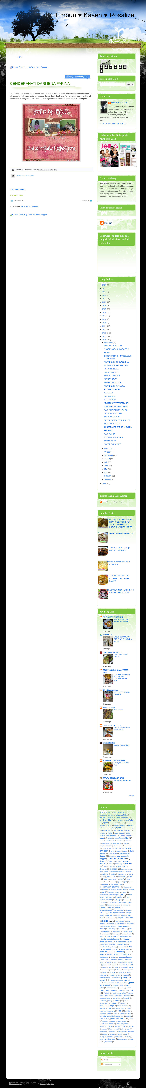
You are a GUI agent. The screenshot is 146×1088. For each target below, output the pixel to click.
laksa (113, 926)
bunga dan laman (106, 846)
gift (124, 866)
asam (122, 823)
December (108, 343)
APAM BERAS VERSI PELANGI (116, 403)
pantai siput (106, 965)
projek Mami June (105, 977)
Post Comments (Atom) (29, 206)
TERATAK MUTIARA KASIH (114, 778)
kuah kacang (110, 918)
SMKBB (102, 1013)
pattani (104, 967)
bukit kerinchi (110, 841)
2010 (104, 340)
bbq (114, 830)
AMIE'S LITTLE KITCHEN (113, 617)
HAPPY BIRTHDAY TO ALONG (116, 365)
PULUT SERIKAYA (111, 369)
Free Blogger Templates (47, 1084)
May (106, 469)
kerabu (102, 907)
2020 (104, 306)
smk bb (127, 1011)
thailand (131, 1031)
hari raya (105, 874)
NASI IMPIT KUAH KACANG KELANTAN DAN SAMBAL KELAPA (118, 578)
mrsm (129, 952)
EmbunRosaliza (119, 103)
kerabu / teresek (115, 907)
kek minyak (123, 902)
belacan (102, 833)
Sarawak (126, 998)
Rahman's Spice (118, 985)
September (108, 455)
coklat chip (117, 848)
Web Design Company (15, 1084)
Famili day (118, 864)
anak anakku (105, 820)
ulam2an (109, 1036)
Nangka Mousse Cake (121, 745)
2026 (104, 285)
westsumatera (122, 1039)
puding (116, 977)
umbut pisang (119, 1036)
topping (119, 1034)
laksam (102, 929)
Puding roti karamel (116, 980)
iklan (105, 879)
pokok (104, 972)
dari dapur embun (118, 858)
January (107, 479)
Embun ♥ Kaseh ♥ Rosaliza (95, 15)
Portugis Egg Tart (114, 975)
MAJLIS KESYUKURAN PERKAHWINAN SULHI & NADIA (123, 639)
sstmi (101, 1019)
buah (102, 838)
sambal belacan (105, 998)
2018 (104, 312)
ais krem (111, 815)
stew (107, 1019)
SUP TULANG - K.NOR (113, 413)
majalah (102, 936)
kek (122, 894)
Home (20, 57)
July (106, 462)
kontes (117, 915)
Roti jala (106, 993)
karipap (131, 889)
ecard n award (29, 175)
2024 (104, 292)
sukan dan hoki (118, 1018)
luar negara (116, 934)
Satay (110, 1001)
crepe (119, 851)
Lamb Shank (122, 929)
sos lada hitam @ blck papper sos (111, 1016)
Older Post (85, 201)
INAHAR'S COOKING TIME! (114, 761)
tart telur (118, 1026)
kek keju (117, 900)
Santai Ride (116, 998)
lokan (131, 931)
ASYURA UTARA (110, 379)
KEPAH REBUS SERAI (113, 346)
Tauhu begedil (114, 1029)
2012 (104, 333)
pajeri (115, 962)
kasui (104, 892)
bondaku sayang (125, 835)
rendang (122, 988)
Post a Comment (16, 196)
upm (128, 1036)
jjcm (125, 882)
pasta (131, 965)
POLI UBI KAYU (110, 396)
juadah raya (128, 887)
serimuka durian (122, 1006)
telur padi (103, 1031)
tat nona (131, 1026)
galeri (119, 866)
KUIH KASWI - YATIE (112, 424)
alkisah (102, 817)
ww (131, 1039)
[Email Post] (13, 175)
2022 (104, 299)
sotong (128, 1016)
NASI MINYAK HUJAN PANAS (115, 410)
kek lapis (103, 902)
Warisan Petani (109, 708)
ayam (118, 828)
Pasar (114, 965)
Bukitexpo (129, 841)
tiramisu (104, 1034)
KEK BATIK (108, 431)
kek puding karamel (113, 905)
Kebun (124, 892)
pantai (131, 962)
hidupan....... (122, 874)
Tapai (110, 1026)
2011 (104, 336)
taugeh (104, 1029)
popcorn (121, 972)
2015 (104, 323)
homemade (122, 877)
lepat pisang (117, 931)
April (106, 473)
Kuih (105, 920)
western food (110, 1039)
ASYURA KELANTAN (112, 389)
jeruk (119, 882)
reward (121, 990)
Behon (128, 830)
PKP (131, 970)
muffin (109, 954)
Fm (105, 866)
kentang (125, 905)
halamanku (128, 871)
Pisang (119, 970)
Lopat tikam (106, 934)
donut (111, 861)
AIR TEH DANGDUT (112, 417)
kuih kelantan (120, 921)
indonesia (113, 879)
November (108, 449)
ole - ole (105, 959)
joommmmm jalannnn (109, 887)
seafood (113, 1003)
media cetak (122, 947)
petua (112, 970)
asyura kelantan (119, 825)
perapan (105, 970)
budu (101, 841)
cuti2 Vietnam (124, 853)
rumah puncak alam (119, 993)
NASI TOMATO (109, 400)
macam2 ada (126, 934)
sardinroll (103, 1001)
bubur (110, 838)
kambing (105, 889)
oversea (113, 959)
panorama (123, 962)
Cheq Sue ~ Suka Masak (112, 652)
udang (102, 1036)
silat (110, 1008)
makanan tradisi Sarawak (124, 941)
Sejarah (122, 1003)
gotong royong (126, 869)
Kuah (101, 918)
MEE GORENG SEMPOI (113, 437)
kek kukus (126, 900)
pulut (127, 980)
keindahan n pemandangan (109, 894)
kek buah (109, 897)
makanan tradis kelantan (110, 939)
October (107, 452)
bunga (126, 843)
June (106, 466)
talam (113, 1021)
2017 (104, 316)
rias (127, 990)
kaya (117, 892)
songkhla (123, 1013)
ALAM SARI (107, 635)
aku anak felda (121, 815)
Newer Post (18, 201)
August (107, 459)
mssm (102, 954)
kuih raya (111, 923)
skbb (119, 1011)
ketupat (103, 913)
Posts (105, 1060)
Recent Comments (108, 502)
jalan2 (121, 879)
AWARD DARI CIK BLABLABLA (116, 362)
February (108, 476)
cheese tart (128, 846)
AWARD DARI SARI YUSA (114, 386)
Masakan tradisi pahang (108, 947)
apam (105, 823)
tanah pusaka (122, 1021)
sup (131, 1019)
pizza (126, 970)
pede (116, 967)
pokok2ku (112, 972)
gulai (106, 871)
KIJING (107, 353)
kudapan (120, 918)
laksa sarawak (123, 926)
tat (124, 1026)
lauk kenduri (106, 931)
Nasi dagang (104, 957)
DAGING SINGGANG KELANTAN (120, 534)
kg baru (109, 915)
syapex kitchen (109, 743)
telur (128, 1029)
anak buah (119, 820)
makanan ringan (125, 936)
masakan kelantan (108, 944)
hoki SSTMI (111, 877)
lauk (130, 929)
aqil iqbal (114, 823)
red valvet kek (111, 988)
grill (101, 871)
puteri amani (121, 983)
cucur (125, 851)
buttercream (118, 846)
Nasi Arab (126, 954)
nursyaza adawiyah (125, 957)
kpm (123, 915)
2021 (104, 302)
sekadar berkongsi (107, 1006)
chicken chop (106, 848)
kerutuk (128, 910)
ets (111, 864)
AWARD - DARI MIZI (112, 376)
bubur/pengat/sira (121, 838)
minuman (120, 952)
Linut (125, 931)
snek (109, 1013)
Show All (131, 795)
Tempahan (112, 1031)
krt (129, 915)
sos (129, 1013)
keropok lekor (118, 910)
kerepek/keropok (106, 910)
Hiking (131, 874)
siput (128, 1008)
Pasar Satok (123, 965)
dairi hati (112, 856)
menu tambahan (106, 952)
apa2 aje (129, 820)
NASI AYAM (108, 393)
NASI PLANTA (109, 434)
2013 (104, 330)
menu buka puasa (110, 949)
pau (110, 967)
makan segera (112, 936)
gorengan (113, 869)
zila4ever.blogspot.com (112, 725)
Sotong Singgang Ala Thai (122, 780)
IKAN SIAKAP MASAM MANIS (115, 407)
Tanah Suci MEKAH (106, 1024)
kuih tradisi (120, 923)
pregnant (126, 975)
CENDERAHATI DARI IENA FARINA (40, 83)
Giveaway (103, 869)
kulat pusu (105, 926)
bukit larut (120, 841)
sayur (117, 1000)
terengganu (122, 1031)
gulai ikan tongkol (116, 871)
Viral (101, 1039)
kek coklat (119, 897)
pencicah (124, 967)
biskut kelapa (119, 833)
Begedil (120, 830)
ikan (130, 876)
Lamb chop (111, 929)
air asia (108, 812)
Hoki (103, 877)
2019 (104, 309)
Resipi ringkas (111, 990)
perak (131, 967)
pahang (108, 962)
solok (115, 1013)
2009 (104, 484)
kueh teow (129, 918)
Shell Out (103, 1008)
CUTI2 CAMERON (111, 372)
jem (107, 882)
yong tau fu (108, 1042)
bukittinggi (105, 843)
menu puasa (125, 949)
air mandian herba (119, 812)
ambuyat (110, 817)
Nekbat (113, 957)
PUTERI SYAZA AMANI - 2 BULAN (117, 420)
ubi (126, 1034)
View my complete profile (113, 124)
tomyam (112, 1034)
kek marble (112, 902)
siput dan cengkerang (107, 1011)
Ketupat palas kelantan (116, 912)
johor (131, 882)
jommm (105, 884)
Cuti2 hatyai (113, 853)
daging (102, 856)
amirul (118, 817)
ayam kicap (129, 828)
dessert (103, 861)
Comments (107, 1064)
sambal (127, 996)
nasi (116, 954)
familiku (128, 864)
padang (120, 959)
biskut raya (111, 836)
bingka (110, 833)
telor (122, 1029)
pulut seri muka (109, 983)
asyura (109, 825)
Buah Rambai (118, 710)
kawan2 (111, 892)
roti (131, 990)
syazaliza (105, 1021)
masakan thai (122, 944)
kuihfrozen (130, 923)
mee (130, 947)
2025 (104, 288)
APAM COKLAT (110, 441)
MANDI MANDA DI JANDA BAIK (116, 349)
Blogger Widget (118, 502)
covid (112, 851)
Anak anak (125, 817)
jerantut (113, 882)
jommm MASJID (116, 884)
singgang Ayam (119, 1008)
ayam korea (106, 830)
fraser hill (111, 866)
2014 (104, 326)
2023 (104, 295)
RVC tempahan (116, 995)
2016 (104, 319)
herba (113, 874)
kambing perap (116, 889)
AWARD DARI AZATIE (112, 383)
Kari (124, 889)
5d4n (101, 812)
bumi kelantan (116, 843)
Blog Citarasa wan (110, 690)
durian (118, 861)
